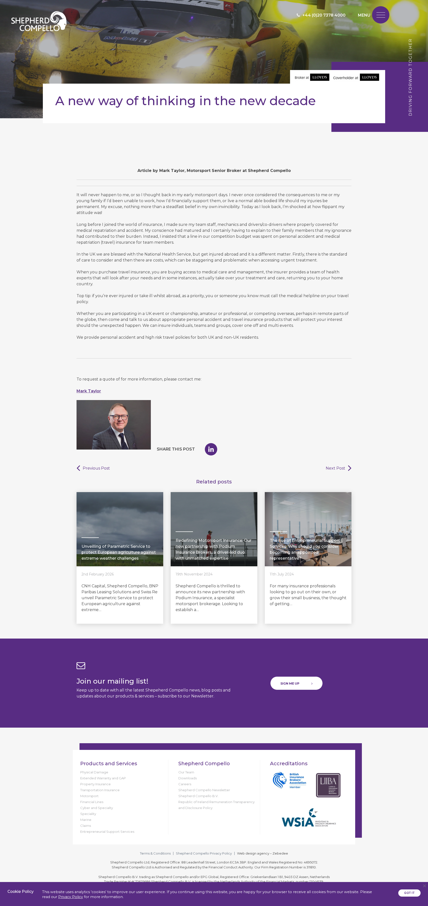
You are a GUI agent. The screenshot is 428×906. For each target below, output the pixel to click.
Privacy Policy (70, 897)
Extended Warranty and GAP (103, 778)
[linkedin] (211, 449)
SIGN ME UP (289, 683)
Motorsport (89, 796)
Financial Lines (91, 802)
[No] (424, 885)
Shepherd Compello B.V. (198, 796)
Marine (85, 820)
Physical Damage (94, 772)
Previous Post (96, 468)
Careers (184, 784)
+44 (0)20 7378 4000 (324, 15)
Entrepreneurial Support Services (107, 832)
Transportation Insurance (100, 790)
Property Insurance (95, 784)
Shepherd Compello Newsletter (204, 790)
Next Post (335, 468)
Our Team (186, 772)
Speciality (88, 814)
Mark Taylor (89, 391)
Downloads (187, 778)
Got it (409, 893)
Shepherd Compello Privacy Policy (204, 853)
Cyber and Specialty (96, 808)
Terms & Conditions (155, 853)
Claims (85, 826)
